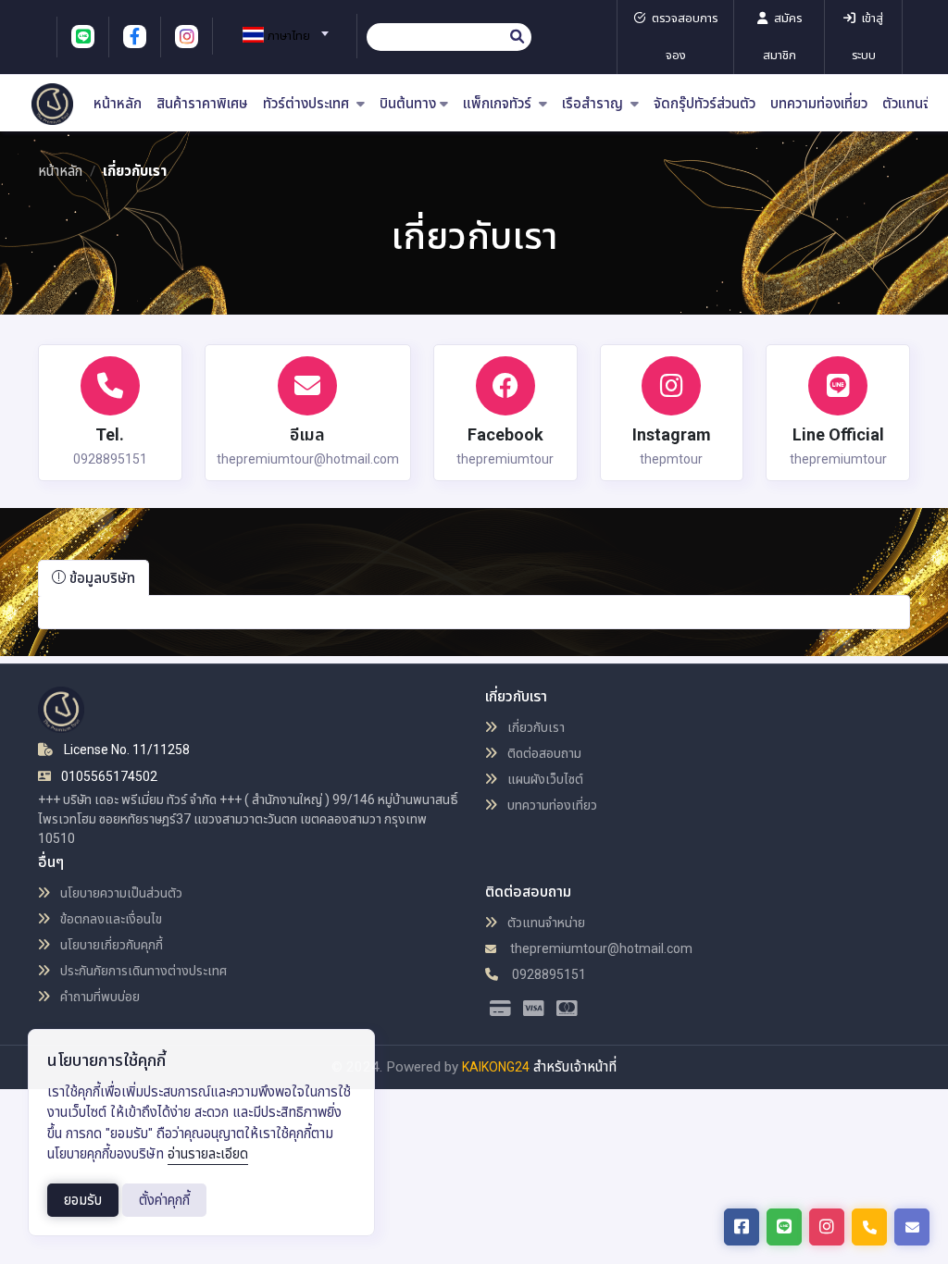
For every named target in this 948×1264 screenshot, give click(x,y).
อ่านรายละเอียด (208, 1154)
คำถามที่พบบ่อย (98, 996)
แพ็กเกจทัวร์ (499, 104)
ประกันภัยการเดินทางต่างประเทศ (142, 970)
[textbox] (278, 36)
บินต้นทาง (408, 104)
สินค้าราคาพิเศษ (202, 104)
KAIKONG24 (496, 1067)
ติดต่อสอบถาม (543, 753)
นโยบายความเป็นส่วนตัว (119, 893)
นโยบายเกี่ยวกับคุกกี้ (110, 944)
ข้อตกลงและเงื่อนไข (109, 918)
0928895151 (547, 974)
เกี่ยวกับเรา (535, 727)
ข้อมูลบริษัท (100, 578)
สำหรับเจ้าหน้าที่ (575, 1067)
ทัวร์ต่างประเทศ (308, 104)
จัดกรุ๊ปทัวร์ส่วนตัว (704, 104)
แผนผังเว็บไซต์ (544, 779)
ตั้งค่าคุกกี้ (164, 1200)
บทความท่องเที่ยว (818, 104)
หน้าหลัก (118, 104)
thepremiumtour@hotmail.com (599, 948)
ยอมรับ (83, 1200)
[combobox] (278, 28)
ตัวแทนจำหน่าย (545, 922)
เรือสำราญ (594, 104)
